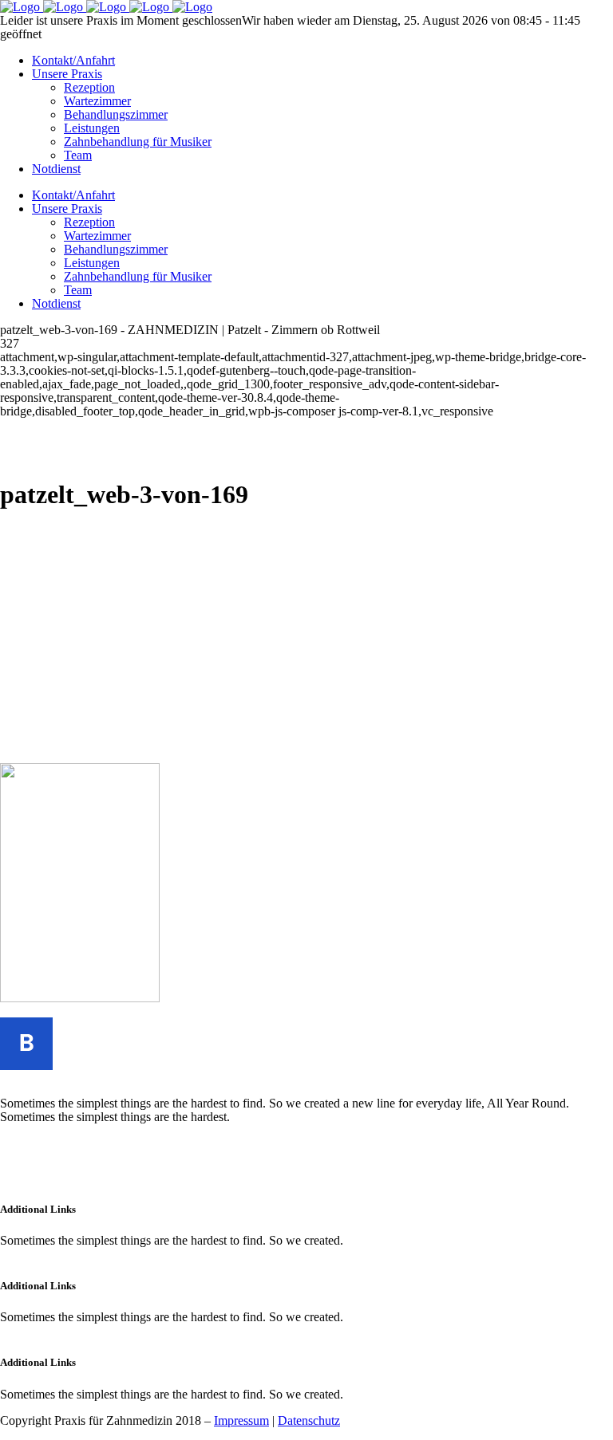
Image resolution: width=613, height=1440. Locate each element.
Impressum (241, 1420)
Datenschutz (309, 1420)
